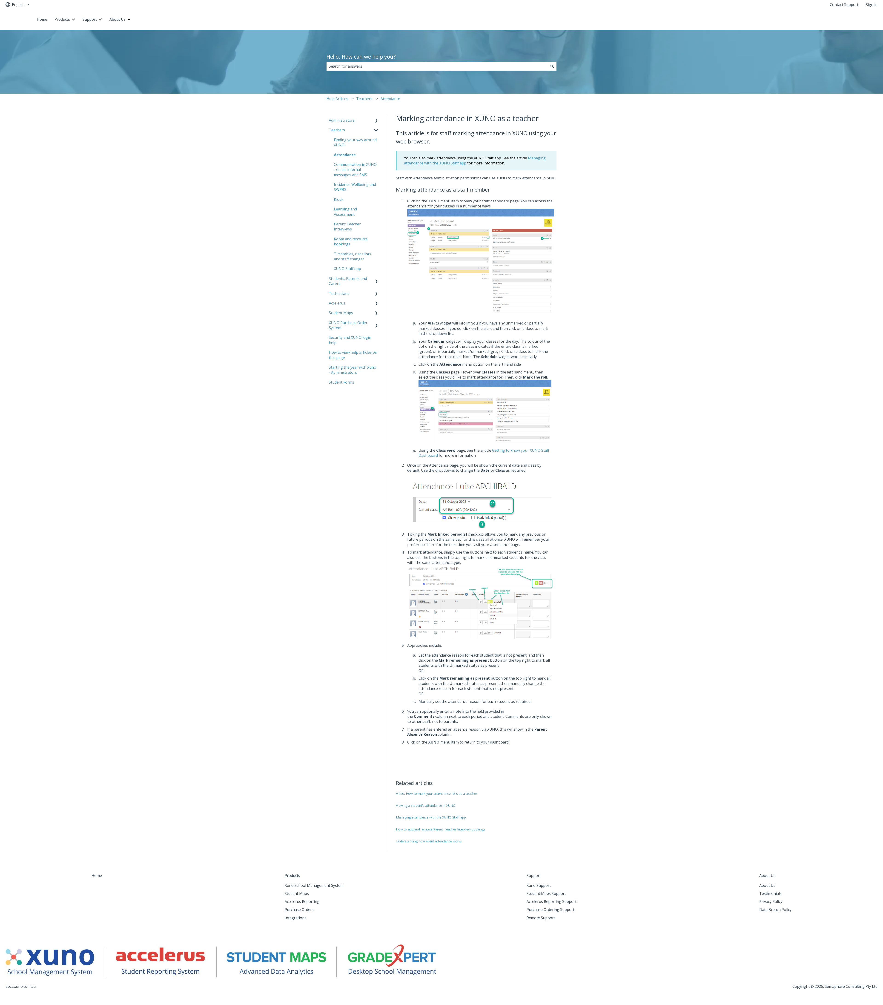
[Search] (552, 66)
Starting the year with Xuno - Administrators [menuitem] (352, 370)
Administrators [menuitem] (342, 120)
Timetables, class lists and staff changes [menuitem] (352, 256)
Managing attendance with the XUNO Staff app (431, 817)
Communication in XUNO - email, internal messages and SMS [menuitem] (355, 169)
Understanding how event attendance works (429, 841)
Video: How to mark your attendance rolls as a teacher (436, 793)
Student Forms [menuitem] (341, 382)
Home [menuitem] (97, 875)
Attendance (390, 98)
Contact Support (844, 4)
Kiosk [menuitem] (338, 199)
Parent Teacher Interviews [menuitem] (347, 226)
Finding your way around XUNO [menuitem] (355, 142)
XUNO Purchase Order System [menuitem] (348, 325)
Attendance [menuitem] (345, 154)
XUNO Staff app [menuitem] (347, 268)
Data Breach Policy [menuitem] (775, 909)
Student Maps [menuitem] (341, 312)
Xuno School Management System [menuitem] (314, 885)
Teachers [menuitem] (337, 129)
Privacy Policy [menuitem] (770, 901)
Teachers (364, 98)
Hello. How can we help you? (361, 56)
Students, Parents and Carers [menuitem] (348, 281)
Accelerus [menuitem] (337, 303)
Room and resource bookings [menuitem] (351, 241)
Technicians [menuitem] (339, 293)
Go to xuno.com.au (857, 19)
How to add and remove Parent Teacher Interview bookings (440, 829)
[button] (376, 120)
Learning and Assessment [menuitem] (345, 212)
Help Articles (337, 98)
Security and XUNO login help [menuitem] (350, 340)
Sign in (871, 4)
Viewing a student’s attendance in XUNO (426, 805)
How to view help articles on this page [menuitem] (353, 355)
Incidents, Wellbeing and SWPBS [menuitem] (355, 187)
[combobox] (437, 66)
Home (42, 19)
